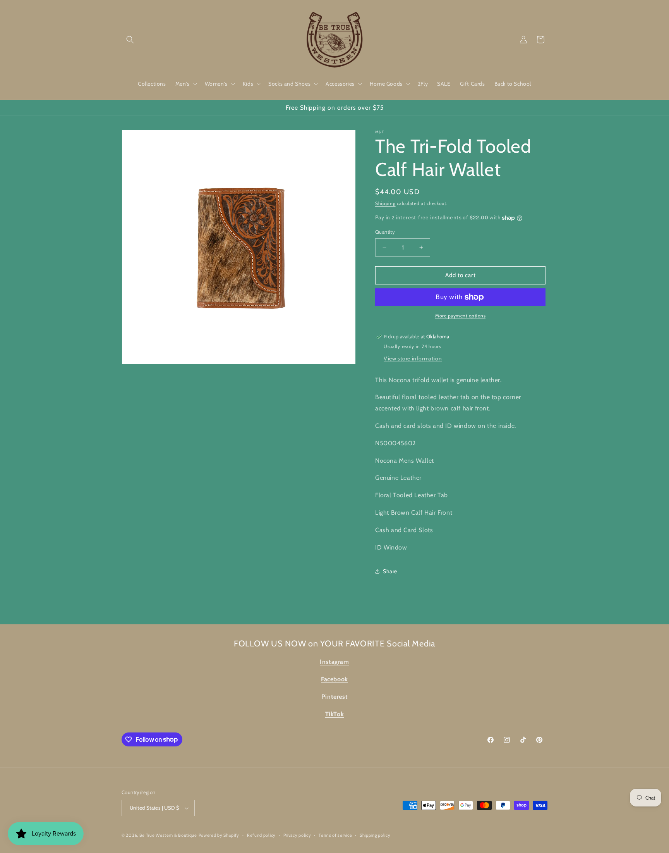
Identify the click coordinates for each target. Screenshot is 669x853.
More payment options (460, 316)
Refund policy (261, 835)
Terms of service (335, 835)
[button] (130, 39)
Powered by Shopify (219, 835)
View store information (413, 358)
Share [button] (390, 571)
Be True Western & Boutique (168, 835)
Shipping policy (375, 835)
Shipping (385, 203)
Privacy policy (297, 835)
